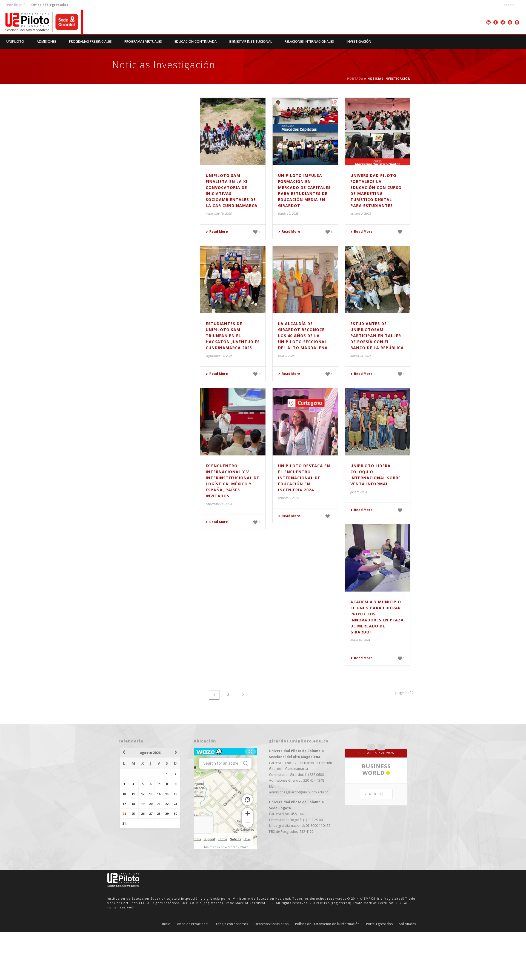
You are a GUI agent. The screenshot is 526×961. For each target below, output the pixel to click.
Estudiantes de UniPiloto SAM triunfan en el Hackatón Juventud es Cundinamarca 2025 (233, 335)
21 (158, 804)
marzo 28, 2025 (360, 356)
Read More (218, 231)
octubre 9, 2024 (288, 498)
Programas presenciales (90, 41)
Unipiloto (15, 41)
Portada (355, 79)
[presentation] (371, 747)
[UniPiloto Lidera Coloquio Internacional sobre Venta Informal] (377, 421)
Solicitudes (407, 953)
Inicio (166, 953)
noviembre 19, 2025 (219, 213)
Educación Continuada (196, 41)
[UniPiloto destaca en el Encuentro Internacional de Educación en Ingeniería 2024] (305, 421)
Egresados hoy (376, 828)
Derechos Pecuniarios (271, 953)
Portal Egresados (379, 953)
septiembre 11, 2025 (219, 356)
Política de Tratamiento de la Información (327, 953)
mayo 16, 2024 (360, 640)
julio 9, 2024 (358, 492)
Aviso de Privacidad (192, 953)
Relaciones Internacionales (309, 41)
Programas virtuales (143, 41)
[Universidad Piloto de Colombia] (41, 22)
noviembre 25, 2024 (219, 504)
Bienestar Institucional (250, 41)
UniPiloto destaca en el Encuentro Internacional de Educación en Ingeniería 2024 (304, 477)
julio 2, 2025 (286, 356)
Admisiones (46, 41)
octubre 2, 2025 (288, 213)
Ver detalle (376, 856)
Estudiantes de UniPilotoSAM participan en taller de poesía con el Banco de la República (377, 335)
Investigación (359, 41)
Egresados (58, 4)
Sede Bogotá (15, 4)
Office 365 (39, 4)
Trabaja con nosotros (231, 953)
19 (142, 804)
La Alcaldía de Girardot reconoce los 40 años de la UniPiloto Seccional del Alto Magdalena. (303, 335)
